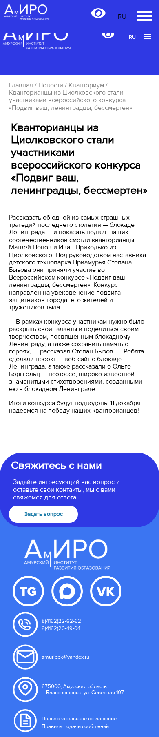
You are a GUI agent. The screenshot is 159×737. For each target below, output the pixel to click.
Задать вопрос (43, 514)
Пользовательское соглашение (79, 718)
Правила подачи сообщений (75, 726)
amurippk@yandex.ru (65, 657)
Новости (50, 85)
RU (132, 37)
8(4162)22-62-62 (61, 621)
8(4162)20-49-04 (61, 628)
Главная (21, 85)
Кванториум (86, 85)
